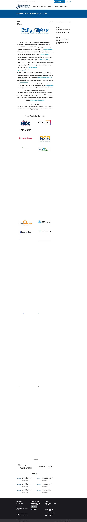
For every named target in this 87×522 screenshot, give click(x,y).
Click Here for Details (44, 54)
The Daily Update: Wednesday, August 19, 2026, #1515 (27, 484)
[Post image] (18, 478)
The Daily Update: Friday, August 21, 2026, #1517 (26, 478)
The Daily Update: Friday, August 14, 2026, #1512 (46, 490)
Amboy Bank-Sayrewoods (20, 512)
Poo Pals (17, 514)
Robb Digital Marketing (26, 521)
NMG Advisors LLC (19, 503)
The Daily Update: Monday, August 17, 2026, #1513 (27, 490)
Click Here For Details (48, 49)
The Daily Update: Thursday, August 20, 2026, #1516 (47, 478)
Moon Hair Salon (19, 506)
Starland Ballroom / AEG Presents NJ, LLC (22, 509)
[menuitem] (34, 6)
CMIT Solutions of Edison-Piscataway (37, 100)
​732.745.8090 (19, 1)
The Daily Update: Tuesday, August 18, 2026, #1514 (47, 484)
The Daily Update (19, 24)
